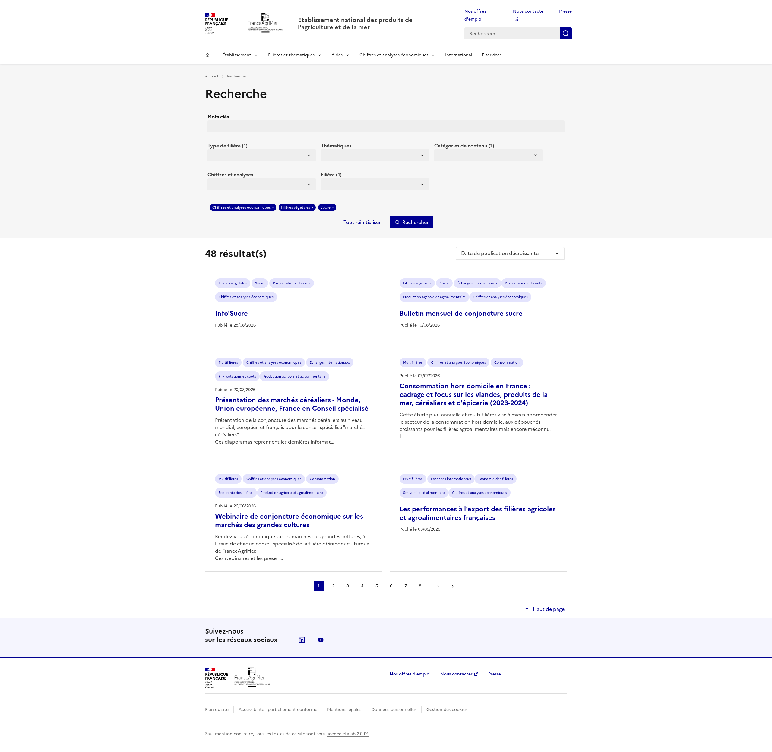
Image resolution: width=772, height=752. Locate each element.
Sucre (326, 207)
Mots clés (218, 116)
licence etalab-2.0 (344, 734)
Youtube (321, 640)
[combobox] (261, 155)
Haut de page (548, 609)
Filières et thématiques (291, 55)
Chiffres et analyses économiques (393, 55)
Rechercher (566, 33)
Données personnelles (393, 709)
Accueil (207, 55)
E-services (491, 55)
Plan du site (217, 709)
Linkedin (301, 640)
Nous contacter (456, 674)
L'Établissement (235, 55)
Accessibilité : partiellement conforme (278, 709)
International (458, 55)
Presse (565, 11)
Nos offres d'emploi (410, 674)
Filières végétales (295, 207)
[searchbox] (215, 156)
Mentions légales (344, 709)
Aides (337, 55)
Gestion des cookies (446, 709)
